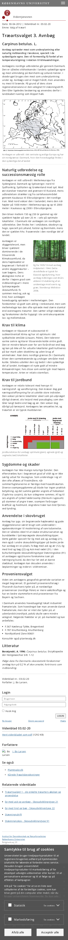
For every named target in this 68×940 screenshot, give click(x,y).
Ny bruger (7, 720)
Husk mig (10, 711)
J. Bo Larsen (19, 751)
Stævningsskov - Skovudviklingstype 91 (27, 821)
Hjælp (63, 720)
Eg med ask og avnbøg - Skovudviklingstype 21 (31, 801)
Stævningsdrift (13, 814)
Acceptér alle (50, 932)
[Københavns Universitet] (6, 15)
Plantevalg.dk (15, 769)
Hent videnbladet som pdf (17, 734)
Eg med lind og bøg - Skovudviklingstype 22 (30, 808)
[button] (63, 3)
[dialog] (34, 892)
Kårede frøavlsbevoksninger (24, 774)
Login (60, 715)
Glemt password (36, 720)
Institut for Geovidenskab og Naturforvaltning (24, 836)
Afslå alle (18, 932)
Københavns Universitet (13, 839)
